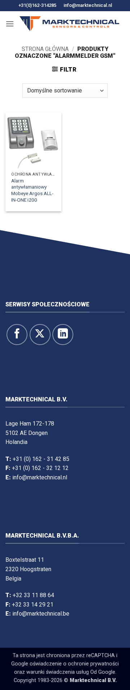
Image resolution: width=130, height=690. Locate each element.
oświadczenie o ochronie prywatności (74, 664)
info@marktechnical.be (40, 613)
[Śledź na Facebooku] (16, 334)
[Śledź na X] (40, 334)
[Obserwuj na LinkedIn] (62, 334)
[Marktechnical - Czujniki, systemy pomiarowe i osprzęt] (69, 24)
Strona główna (45, 49)
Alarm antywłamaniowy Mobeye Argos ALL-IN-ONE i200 (32, 190)
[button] (9, 24)
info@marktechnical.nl (88, 5)
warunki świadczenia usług (57, 672)
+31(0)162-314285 (37, 5)
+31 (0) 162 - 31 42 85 (41, 459)
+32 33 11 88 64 (33, 595)
